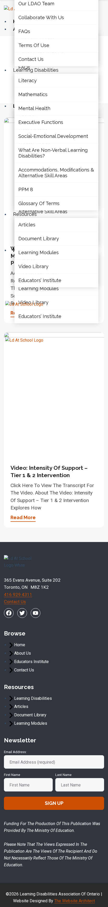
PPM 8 (25, 189)
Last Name (63, 775)
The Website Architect (74, 900)
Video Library (33, 266)
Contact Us (31, 59)
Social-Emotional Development (53, 136)
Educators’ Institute (39, 316)
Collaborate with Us (41, 17)
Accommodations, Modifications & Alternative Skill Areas (56, 172)
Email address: (15, 752)
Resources (25, 214)
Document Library (38, 239)
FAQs (24, 31)
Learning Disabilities (35, 70)
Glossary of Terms (39, 203)
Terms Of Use (33, 45)
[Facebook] (9, 613)
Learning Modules (38, 288)
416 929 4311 (18, 594)
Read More (23, 517)
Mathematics (32, 94)
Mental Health (34, 108)
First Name (12, 775)
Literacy (27, 80)
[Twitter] (22, 613)
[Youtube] (35, 613)
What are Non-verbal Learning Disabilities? (53, 153)
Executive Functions (40, 122)
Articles (26, 225)
